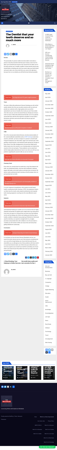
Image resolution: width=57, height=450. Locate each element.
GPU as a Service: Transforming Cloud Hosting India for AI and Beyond (35, 367)
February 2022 (49, 251)
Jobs (46, 305)
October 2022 (48, 222)
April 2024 (47, 159)
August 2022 (48, 229)
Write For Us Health (37, 433)
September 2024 (49, 141)
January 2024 (48, 170)
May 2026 (47, 93)
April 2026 (47, 97)
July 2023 (47, 189)
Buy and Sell (48, 275)
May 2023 (47, 196)
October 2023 (48, 178)
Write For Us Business (49, 425)
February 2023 (49, 207)
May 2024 (47, 156)
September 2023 (49, 181)
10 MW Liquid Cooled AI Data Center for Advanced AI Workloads (49, 37)
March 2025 (48, 123)
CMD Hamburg (28, 136)
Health (47, 297)
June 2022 (48, 236)
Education (47, 293)
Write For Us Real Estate (49, 437)
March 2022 (48, 247)
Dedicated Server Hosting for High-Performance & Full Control (49, 368)
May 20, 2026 (21, 375)
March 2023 (48, 203)
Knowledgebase (49, 313)
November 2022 (49, 218)
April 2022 (47, 244)
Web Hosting (48, 342)
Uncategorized (9, 31)
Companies (48, 282)
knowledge (48, 309)
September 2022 (49, 225)
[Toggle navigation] (28, 23)
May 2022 (47, 240)
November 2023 (49, 174)
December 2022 (49, 214)
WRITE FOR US (38, 425)
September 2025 (49, 115)
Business (47, 271)
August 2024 (48, 145)
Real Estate (48, 324)
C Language (48, 278)
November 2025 (49, 108)
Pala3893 (20, 377)
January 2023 (48, 211)
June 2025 (48, 119)
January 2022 (48, 255)
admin (14, 44)
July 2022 (47, 233)
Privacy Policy (51, 421)
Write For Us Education (37, 429)
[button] (54, 23)
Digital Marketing (49, 289)
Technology (48, 331)
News (46, 320)
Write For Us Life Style (49, 433)
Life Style (47, 316)
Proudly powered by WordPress (7, 416)
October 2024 (48, 137)
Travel (46, 335)
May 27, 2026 (8, 375)
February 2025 (49, 126)
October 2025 (48, 112)
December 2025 (49, 104)
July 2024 (47, 148)
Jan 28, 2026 (49, 375)
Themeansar (3, 419)
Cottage (47, 286)
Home (35, 416)
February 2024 (49, 167)
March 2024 (48, 163)
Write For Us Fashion (49, 429)
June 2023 (48, 192)
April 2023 (47, 200)
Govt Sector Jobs (41, 421)
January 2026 (48, 101)
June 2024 (48, 152)
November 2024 (49, 134)
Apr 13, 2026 (35, 375)
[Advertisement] (21, 84)
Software (47, 327)
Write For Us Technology (49, 442)
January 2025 (48, 130)
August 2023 (48, 185)
